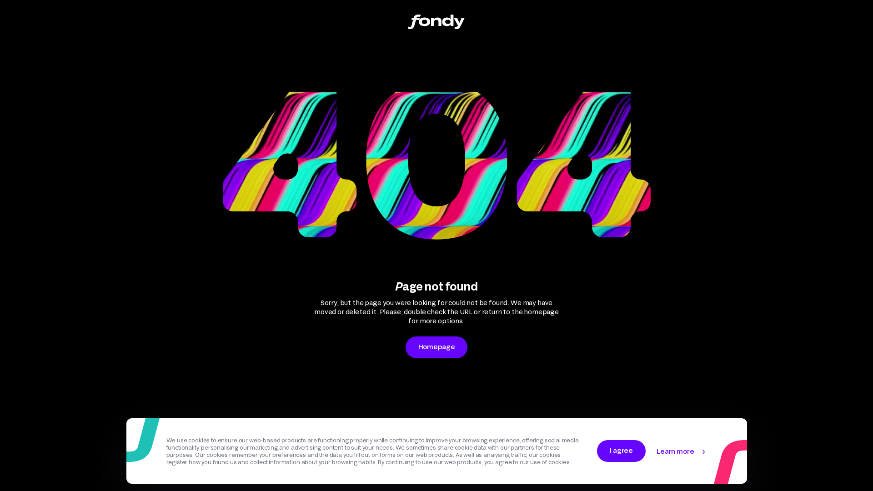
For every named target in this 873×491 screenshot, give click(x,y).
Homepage (436, 347)
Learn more (675, 451)
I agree (621, 450)
